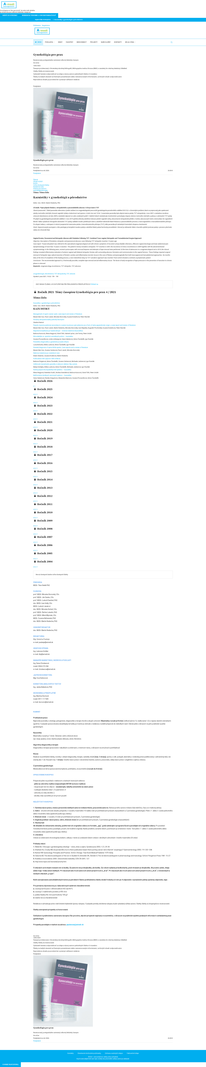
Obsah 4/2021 (38, 181)
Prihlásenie (37, 25)
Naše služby (106, 42)
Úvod (39, 42)
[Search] (171, 42)
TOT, (68, 274)
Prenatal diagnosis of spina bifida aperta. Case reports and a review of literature (60, 347)
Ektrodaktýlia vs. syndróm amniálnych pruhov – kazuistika (53, 336)
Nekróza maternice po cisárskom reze (46, 353)
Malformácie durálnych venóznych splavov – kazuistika (52, 375)
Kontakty (118, 42)
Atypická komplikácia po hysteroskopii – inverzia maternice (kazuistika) (58, 331)
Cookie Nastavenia (10, 1064)
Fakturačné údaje (133, 1053)
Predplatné (37, 173)
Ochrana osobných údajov (114, 1053)
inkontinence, (49, 274)
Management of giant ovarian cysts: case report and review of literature (57, 314)
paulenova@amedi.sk (75, 925)
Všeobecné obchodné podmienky (89, 1053)
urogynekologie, (39, 274)
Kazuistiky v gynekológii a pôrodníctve (46, 303)
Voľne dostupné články (41, 185)
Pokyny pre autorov (39, 188)
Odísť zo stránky (9, 15)
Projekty (93, 42)
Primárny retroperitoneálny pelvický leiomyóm (48, 319)
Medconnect (82, 42)
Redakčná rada (38, 187)
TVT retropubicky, (60, 274)
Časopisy (69, 42)
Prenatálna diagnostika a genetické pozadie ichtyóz (51, 342)
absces (72, 274)
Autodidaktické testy (40, 190)
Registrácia (46, 25)
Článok (35, 180)
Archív (35, 183)
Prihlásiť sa (94, 284)
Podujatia (49, 42)
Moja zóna (129, 42)
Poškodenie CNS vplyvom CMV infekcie (46, 358)
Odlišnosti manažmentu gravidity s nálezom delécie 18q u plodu (55, 364)
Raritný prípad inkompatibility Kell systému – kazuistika (52, 370)
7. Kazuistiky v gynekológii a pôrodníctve (68, 20)
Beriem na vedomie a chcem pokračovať (39, 15)
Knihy (60, 42)
